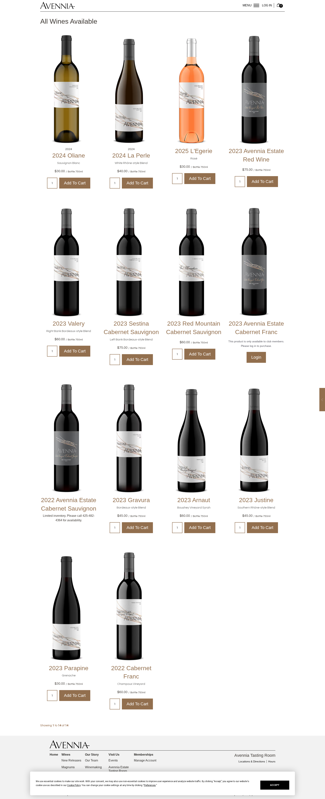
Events (113, 760)
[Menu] (256, 5)
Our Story (92, 754)
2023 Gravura (131, 500)
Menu (247, 5)
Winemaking (93, 767)
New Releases (71, 760)
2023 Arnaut (193, 500)
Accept (274, 785)
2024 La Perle (131, 155)
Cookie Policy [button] (73, 785)
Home (54, 754)
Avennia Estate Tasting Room (119, 769)
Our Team (91, 760)
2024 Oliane (68, 155)
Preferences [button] (150, 785)
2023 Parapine (68, 668)
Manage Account (145, 760)
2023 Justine (256, 500)
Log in (267, 5)
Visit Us (114, 754)
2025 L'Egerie (193, 151)
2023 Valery (69, 323)
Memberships (143, 754)
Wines (66, 754)
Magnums (68, 767)
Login (256, 357)
